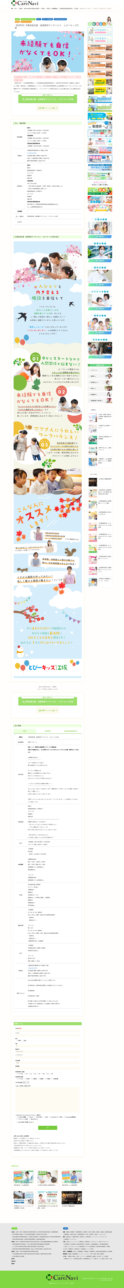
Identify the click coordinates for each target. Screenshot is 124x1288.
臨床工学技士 (74, 1234)
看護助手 (73, 1232)
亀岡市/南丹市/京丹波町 (46, 1253)
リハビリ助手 (90, 1249)
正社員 (17, 21)
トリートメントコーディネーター (99, 1236)
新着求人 (93, 410)
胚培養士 (92, 1234)
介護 (64, 1241)
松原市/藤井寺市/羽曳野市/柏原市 (20, 1236)
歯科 (64, 1236)
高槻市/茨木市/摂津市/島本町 (29, 1232)
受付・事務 (93, 1253)
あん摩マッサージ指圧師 (102, 1256)
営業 (107, 1258)
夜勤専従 (87, 1241)
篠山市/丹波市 (41, 1246)
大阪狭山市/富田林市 (33, 1236)
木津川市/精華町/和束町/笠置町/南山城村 (29, 1251)
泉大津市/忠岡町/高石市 (55, 1236)
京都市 (17, 1251)
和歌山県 (13, 1261)
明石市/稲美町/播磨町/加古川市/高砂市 (49, 1241)
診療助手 (86, 1232)
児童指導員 (48, 731)
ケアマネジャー (94, 1241)
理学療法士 (77, 1249)
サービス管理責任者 (90, 1246)
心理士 (86, 1234)
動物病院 (65, 1253)
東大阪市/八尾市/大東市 (41, 1234)
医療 (64, 1232)
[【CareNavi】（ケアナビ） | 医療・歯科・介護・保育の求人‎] (24, 3)
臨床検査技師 (81, 1234)
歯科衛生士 (68, 1236)
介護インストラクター (69, 1246)
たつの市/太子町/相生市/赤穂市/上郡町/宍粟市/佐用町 (24, 1246)
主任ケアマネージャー (104, 1241)
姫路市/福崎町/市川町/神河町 (19, 1244)
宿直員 (103, 1258)
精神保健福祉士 (95, 1244)
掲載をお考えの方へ (53, 1283)
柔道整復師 (88, 1256)
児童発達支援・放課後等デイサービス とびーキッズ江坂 (49, 97)
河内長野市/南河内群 (44, 1236)
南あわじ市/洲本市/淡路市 (37, 1249)
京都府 (12, 1251)
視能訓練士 (66, 1234)
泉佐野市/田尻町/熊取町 (30, 1239)
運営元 (72, 1283)
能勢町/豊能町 (55, 1232)
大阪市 (17, 1232)
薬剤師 (93, 1232)
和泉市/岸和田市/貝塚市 (18, 1239)
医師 (90, 1232)
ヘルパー (76, 1241)
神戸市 (17, 1241)
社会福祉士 (87, 1244)
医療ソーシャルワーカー (100, 1234)
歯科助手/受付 (76, 1236)
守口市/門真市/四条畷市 (30, 1234)
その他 (64, 1256)
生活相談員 (66, 1244)
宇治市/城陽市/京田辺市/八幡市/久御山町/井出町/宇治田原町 (26, 1253)
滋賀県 (12, 1263)
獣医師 (69, 1253)
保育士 (38, 19)
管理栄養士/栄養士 (78, 1258)
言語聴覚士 (83, 1249)
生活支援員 (73, 1244)
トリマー (81, 1253)
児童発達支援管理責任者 (60, 19)
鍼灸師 (94, 1256)
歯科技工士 (82, 1236)
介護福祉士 (81, 1241)
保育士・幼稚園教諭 (47, 19)
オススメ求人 (93, 474)
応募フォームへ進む (48, 108)
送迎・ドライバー (81, 1256)
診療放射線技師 (108, 1232)
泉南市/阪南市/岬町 (40, 1239)
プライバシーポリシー (64, 1283)
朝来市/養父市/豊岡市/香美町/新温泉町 (21, 1249)
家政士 (74, 1256)
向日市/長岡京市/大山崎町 (18, 1256)
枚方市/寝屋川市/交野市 (18, 1234)
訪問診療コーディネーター (70, 1239)
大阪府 (17, 19)
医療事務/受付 (79, 1232)
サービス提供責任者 (80, 1246)
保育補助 (110, 1251)
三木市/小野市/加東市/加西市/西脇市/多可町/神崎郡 (38, 1244)
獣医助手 (102, 1253)
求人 (16, 8)
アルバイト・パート (26, 21)
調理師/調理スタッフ (88, 1258)
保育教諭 (86, 1251)
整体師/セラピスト (68, 1258)
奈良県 (12, 1258)
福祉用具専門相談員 (101, 1246)
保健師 (102, 1232)
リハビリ (65, 1249)
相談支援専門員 (80, 1244)
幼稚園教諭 (80, 1251)
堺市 (21, 1232)
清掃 (98, 1253)
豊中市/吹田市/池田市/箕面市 (28, 19)
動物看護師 (75, 1253)
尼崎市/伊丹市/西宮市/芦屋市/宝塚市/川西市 (29, 1241)
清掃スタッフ (97, 1258)
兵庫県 (12, 1241)
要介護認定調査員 (104, 1244)
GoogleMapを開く (32, 153)
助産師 (97, 1232)
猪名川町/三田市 (47, 1249)
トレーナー (86, 1253)
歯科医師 (89, 1236)
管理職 (108, 1246)
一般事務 (69, 1256)
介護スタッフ (69, 1241)
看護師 (67, 1232)
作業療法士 (70, 1249)
